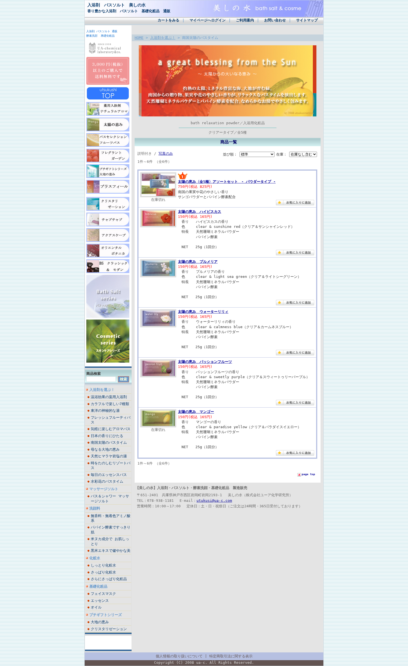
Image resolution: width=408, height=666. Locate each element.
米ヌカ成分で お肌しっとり (110, 541)
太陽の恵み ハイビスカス (199, 211)
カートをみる (168, 20)
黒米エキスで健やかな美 (110, 550)
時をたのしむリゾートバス (110, 465)
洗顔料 (94, 508)
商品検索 (93, 373)
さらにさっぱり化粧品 (109, 579)
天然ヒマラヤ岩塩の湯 (109, 456)
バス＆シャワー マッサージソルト (110, 498)
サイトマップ (307, 20)
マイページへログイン (208, 20)
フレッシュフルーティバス (110, 419)
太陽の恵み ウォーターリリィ (203, 312)
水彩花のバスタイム (107, 481)
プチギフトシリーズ (105, 615)
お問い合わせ (275, 20)
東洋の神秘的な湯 (105, 410)
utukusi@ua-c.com (214, 500)
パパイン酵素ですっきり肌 (110, 529)
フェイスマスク (103, 594)
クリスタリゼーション (109, 629)
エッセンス (100, 600)
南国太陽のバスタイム (109, 442)
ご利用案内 (245, 20)
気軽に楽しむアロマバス (110, 429)
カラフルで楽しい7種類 (110, 404)
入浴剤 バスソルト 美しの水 (116, 5)
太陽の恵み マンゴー (196, 412)
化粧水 (94, 558)
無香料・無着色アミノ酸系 (110, 518)
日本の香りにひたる (107, 436)
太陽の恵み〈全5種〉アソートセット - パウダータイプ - (227, 181)
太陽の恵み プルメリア (198, 262)
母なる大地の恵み (105, 449)
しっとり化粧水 (103, 565)
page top (308, 474)
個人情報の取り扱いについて (179, 656)
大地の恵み (100, 622)
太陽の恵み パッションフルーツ (205, 362)
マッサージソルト (103, 489)
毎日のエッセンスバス (109, 475)
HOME (139, 38)
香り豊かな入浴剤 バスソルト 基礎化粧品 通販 (128, 11)
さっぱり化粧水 (103, 572)
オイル (96, 607)
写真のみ (165, 153)
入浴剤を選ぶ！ (102, 390)
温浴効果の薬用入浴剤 (109, 397)
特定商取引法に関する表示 (231, 656)
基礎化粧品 (98, 586)
